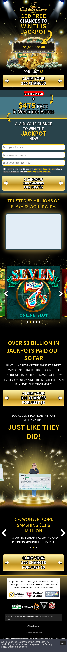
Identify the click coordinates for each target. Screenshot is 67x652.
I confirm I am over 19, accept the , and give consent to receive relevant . (32, 170)
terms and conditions (44, 168)
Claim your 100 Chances (33, 81)
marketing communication (38, 171)
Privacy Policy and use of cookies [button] (26, 645)
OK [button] (62, 643)
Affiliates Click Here (33, 626)
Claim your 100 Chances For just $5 (33, 183)
